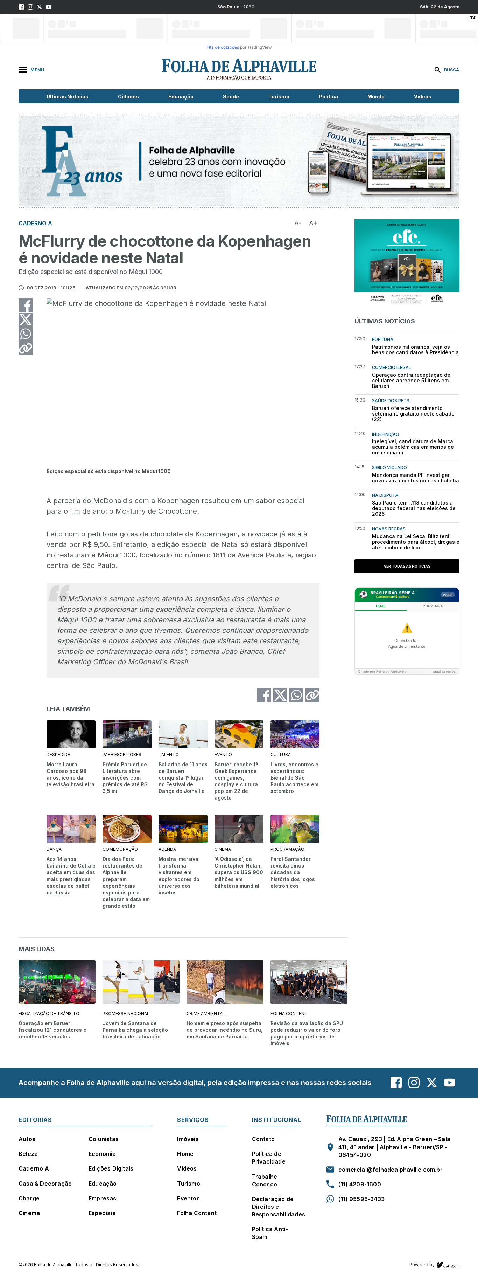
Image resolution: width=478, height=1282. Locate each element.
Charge (29, 1198)
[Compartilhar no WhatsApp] (26, 334)
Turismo (278, 97)
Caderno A (34, 1168)
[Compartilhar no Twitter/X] (26, 320)
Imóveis (187, 1139)
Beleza (28, 1153)
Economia (102, 1153)
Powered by (422, 1264)
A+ (313, 223)
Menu (37, 70)
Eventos (188, 1198)
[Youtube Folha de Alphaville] (48, 7)
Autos (27, 1139)
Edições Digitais (111, 1168)
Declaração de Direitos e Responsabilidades (278, 1206)
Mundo (376, 97)
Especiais (102, 1212)
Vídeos (422, 97)
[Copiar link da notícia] (26, 348)
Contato (263, 1139)
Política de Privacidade (269, 1157)
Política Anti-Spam (270, 1233)
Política (328, 97)
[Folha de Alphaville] (239, 69)
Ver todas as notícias (407, 566)
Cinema (29, 1212)
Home (185, 1153)
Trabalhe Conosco (264, 1180)
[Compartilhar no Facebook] (26, 305)
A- (297, 223)
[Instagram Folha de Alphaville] (30, 7)
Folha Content (197, 1212)
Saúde (231, 97)
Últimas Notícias (68, 97)
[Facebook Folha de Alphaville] (21, 7)
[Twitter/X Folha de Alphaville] (39, 7)
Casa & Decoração (45, 1183)
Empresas (103, 1198)
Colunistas (104, 1139)
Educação (181, 97)
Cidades (128, 97)
